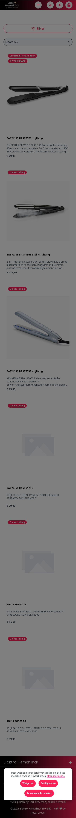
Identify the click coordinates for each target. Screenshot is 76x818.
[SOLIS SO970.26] (38, 677)
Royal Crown (38, 812)
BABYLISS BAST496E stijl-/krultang (28, 254)
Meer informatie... (56, 775)
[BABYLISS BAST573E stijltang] (38, 328)
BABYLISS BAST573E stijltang (25, 371)
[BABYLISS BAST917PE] (38, 444)
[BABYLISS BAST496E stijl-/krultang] (38, 211)
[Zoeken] (50, 4)
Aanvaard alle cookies (39, 793)
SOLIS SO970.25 (16, 604)
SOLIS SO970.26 (16, 721)
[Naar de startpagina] (12, 5)
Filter (40, 28)
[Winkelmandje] (68, 4)
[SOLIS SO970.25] (38, 561)
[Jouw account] (59, 4)
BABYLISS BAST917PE (20, 488)
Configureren (48, 783)
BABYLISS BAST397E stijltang (25, 138)
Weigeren (27, 783)
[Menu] (38, 4)
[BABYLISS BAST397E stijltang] (38, 94)
